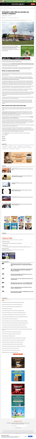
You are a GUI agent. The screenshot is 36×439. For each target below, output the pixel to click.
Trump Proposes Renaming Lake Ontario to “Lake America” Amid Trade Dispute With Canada (13, 312)
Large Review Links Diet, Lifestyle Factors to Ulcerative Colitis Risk (10, 348)
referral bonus (12, 20)
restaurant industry (17, 20)
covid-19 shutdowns (27, 146)
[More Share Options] (18, 18)
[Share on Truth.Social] (14, 18)
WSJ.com (3, 136)
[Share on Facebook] (5, 18)
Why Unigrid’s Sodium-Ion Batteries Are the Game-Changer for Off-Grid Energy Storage (13, 302)
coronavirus (10, 146)
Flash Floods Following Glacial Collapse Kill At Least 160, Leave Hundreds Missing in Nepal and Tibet (15, 316)
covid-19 (15, 146)
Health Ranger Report (5, 261)
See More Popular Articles (18, 354)
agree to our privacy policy (14, 437)
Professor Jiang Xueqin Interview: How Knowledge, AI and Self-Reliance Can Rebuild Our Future (21, 288)
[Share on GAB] (10, 18)
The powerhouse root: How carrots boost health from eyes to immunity (11, 350)
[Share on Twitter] (7, 18)
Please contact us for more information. (7, 250)
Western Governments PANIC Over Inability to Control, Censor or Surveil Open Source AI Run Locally (21, 275)
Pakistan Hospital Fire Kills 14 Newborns (7, 308)
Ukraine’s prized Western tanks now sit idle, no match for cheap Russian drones (12, 304)
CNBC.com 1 (4, 138)
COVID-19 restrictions (20, 146)
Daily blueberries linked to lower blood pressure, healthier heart (10, 352)
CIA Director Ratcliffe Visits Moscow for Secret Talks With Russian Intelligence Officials (13, 310)
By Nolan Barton (4, 15)
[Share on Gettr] (16, 18)
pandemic (5, 20)
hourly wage (9, 147)
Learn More (25, 436)
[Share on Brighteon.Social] (3, 18)
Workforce (25, 20)
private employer (9, 20)
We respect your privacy (18, 427)
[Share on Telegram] (8, 18)
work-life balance (21, 20)
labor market (15, 147)
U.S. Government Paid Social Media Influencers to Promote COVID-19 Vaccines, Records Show (14, 314)
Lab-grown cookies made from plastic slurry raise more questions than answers (12, 306)
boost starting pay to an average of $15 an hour (9, 112)
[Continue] (26, 426)
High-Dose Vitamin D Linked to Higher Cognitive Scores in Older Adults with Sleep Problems (13, 346)
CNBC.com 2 (4, 140)
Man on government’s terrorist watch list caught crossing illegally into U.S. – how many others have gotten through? (22, 176)
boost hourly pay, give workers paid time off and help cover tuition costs (23, 63)
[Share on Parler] (12, 18)
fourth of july (5, 147)
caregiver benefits (5, 146)
